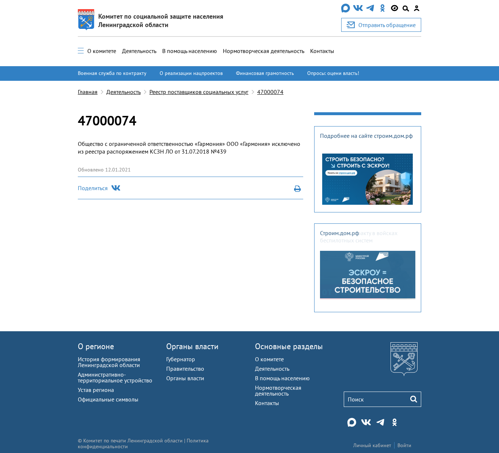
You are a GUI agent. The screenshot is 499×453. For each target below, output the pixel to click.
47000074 (270, 91)
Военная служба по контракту (112, 73)
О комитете (101, 50)
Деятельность (139, 50)
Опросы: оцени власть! (333, 73)
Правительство (185, 368)
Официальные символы (108, 399)
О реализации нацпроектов (191, 73)
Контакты (322, 50)
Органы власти (192, 346)
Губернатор (180, 359)
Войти (404, 445)
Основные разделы (289, 346)
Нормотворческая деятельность (263, 50)
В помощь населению (189, 50)
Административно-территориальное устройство (115, 377)
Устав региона (96, 389)
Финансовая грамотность (265, 73)
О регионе (96, 346)
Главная (88, 91)
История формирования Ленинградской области (109, 362)
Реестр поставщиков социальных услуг (198, 91)
